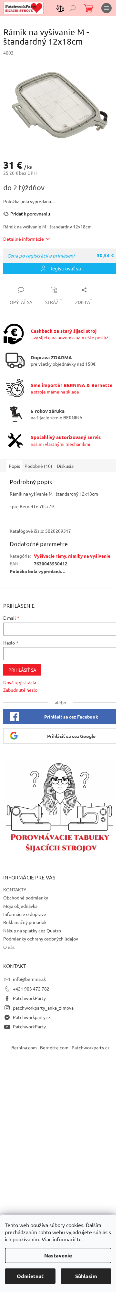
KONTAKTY (14, 889)
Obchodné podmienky (25, 897)
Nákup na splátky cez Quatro (32, 930)
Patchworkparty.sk (32, 1017)
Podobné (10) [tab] (38, 466)
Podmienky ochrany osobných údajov (40, 938)
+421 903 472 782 (31, 989)
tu (79, 1239)
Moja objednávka (20, 906)
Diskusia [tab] (65, 466)
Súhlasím (86, 1276)
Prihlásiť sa (22, 670)
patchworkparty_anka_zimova (43, 1008)
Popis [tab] (14, 466)
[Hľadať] (72, 8)
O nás (9, 947)
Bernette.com (54, 1047)
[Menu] (106, 8)
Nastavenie (58, 1255)
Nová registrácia (19, 682)
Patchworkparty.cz (91, 1047)
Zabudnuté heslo (20, 690)
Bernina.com (24, 1047)
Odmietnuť (30, 1276)
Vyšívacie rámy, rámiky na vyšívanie (72, 556)
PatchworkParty (29, 998)
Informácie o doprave (24, 914)
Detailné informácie (23, 239)
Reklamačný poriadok (24, 922)
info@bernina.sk (29, 979)
